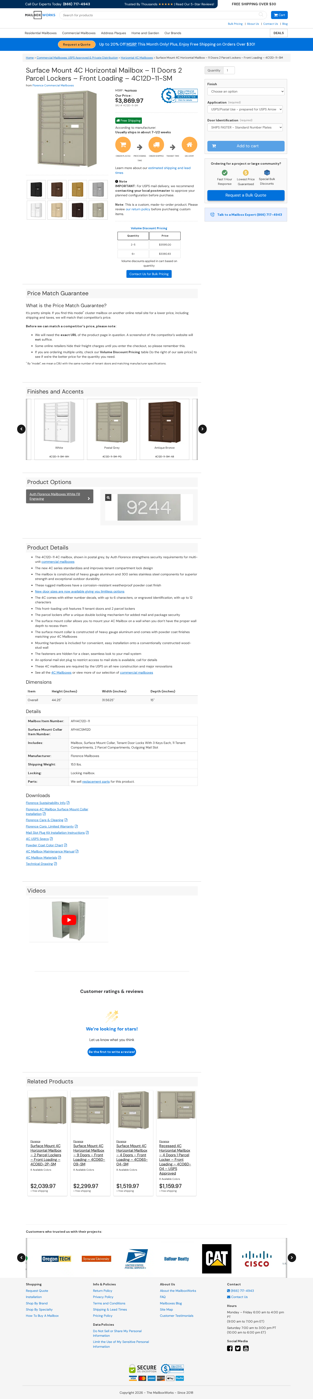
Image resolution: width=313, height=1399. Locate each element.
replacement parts (96, 781)
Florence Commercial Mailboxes (53, 85)
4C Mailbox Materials (41, 857)
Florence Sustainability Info (46, 803)
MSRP (131, 44)
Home (30, 58)
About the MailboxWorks (178, 1291)
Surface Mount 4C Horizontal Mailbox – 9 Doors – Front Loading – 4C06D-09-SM (89, 1155)
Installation (34, 1297)
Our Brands (173, 33)
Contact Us (270, 24)
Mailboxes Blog (171, 1303)
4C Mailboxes (61, 672)
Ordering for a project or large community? (246, 163)
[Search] (261, 14)
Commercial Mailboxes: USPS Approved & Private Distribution (77, 58)
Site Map (166, 1309)
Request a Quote (77, 44)
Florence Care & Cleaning (44, 820)
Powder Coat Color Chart (44, 845)
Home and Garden (145, 33)
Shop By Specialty (39, 1309)
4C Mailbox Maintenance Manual (50, 851)
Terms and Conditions (109, 1303)
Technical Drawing (39, 864)
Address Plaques (113, 33)
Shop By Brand (37, 1303)
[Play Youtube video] (68, 920)
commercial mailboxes (57, 562)
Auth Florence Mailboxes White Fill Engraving (55, 496)
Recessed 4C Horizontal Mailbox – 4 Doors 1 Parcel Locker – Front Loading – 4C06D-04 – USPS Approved (175, 1159)
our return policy (138, 209)
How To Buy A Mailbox (42, 1316)
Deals (279, 33)
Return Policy (102, 1291)
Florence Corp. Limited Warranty (50, 826)
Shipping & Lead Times (110, 1309)
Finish (212, 84)
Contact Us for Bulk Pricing (149, 274)
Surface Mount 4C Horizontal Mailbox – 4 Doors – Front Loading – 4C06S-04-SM (132, 1155)
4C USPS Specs (37, 839)
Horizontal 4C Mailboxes (137, 58)
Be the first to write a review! (112, 1052)
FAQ (163, 1297)
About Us (253, 24)
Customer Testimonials (176, 1316)
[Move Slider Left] (21, 429)
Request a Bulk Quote (245, 195)
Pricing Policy (103, 1316)
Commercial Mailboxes (79, 33)
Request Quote (37, 1291)
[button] (279, 15)
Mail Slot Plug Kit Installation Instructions (55, 833)
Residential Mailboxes (41, 33)
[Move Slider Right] (202, 429)
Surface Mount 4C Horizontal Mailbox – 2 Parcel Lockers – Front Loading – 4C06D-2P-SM (45, 1155)
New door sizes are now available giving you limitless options (79, 591)
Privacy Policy (103, 1297)
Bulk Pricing (235, 24)
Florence (35, 1141)
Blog (285, 24)
